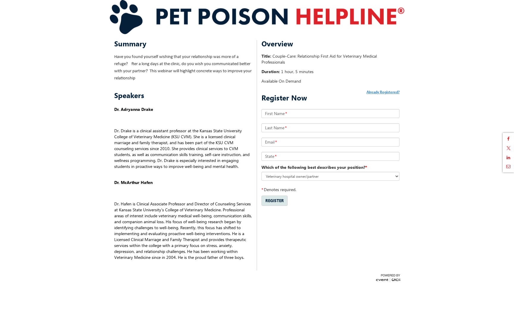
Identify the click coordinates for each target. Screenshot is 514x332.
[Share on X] (508, 148)
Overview (277, 43)
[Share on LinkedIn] (508, 157)
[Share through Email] (508, 166)
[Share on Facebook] (508, 138)
